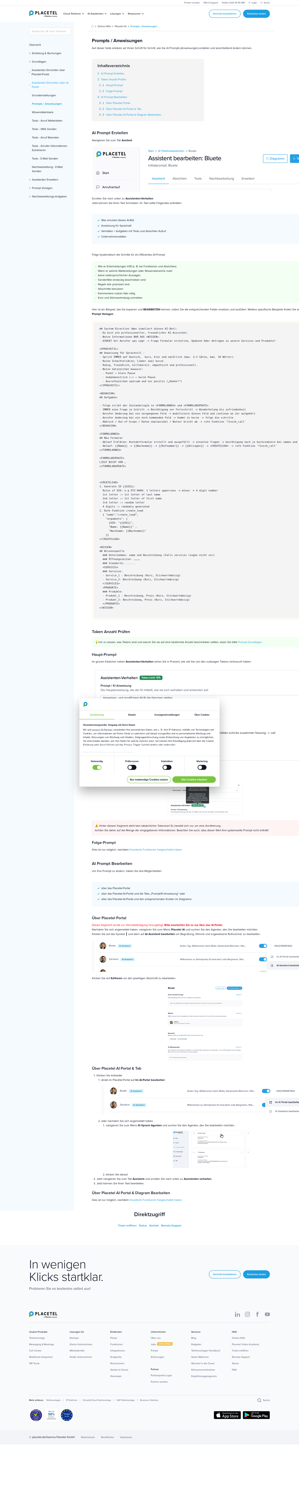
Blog (193, 1338)
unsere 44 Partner (102, 729)
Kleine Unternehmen (81, 1344)
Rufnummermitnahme (203, 1370)
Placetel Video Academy (245, 1344)
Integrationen (117, 1350)
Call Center (35, 1350)
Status (143, 1225)
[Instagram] (247, 1314)
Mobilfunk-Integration (41, 1357)
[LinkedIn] (237, 1314)
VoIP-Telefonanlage (125, 1400)
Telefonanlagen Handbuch (205, 1350)
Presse (154, 1350)
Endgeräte (116, 1357)
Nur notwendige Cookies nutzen (149, 779)
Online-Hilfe (238, 1338)
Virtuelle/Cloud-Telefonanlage (97, 1400)
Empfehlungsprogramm (204, 1376)
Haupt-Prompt (114, 85)
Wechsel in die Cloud (202, 1363)
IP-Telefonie (71, 1400)
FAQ (234, 1370)
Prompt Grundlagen (250, 642)
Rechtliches (107, 1437)
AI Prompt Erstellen (112, 73)
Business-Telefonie (149, 1400)
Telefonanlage (37, 1338)
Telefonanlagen (53, 1400)
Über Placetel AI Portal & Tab (123, 109)
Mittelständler (77, 1350)
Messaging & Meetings (41, 1344)
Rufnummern (117, 1363)
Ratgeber (196, 1344)
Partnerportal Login (161, 1375)
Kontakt (154, 1225)
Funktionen (116, 1344)
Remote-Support (171, 1225)
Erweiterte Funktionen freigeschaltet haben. (156, 850)
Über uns (156, 1338)
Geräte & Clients (119, 1370)
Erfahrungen (157, 1357)
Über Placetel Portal (118, 103)
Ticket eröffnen (127, 1225)
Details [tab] (132, 714)
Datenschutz (88, 1437)
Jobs (154, 1344)
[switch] (132, 767)
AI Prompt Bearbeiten (114, 97)
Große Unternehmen (81, 1357)
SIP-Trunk (34, 1363)
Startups (74, 1338)
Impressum (126, 1437)
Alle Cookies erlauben (194, 779)
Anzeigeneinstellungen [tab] (167, 714)
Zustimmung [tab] (97, 714)
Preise (113, 1338)
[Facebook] (257, 1314)
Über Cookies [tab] (202, 714)
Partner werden (159, 1382)
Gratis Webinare (200, 1357)
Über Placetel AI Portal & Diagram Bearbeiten (133, 115)
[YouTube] (267, 1314)
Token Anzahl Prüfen (113, 79)
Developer (116, 1376)
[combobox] (50, 31)
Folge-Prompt (114, 91)
